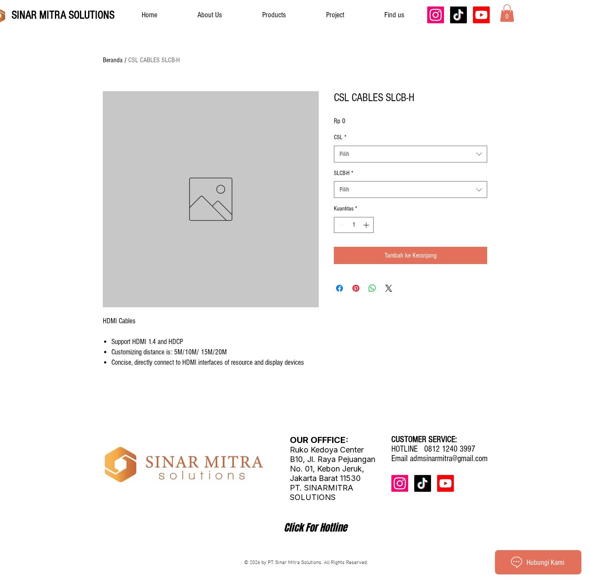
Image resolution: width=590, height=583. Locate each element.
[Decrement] (340, 225)
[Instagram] (435, 14)
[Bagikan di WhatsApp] (372, 288)
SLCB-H (343, 173)
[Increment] (367, 225)
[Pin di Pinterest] (356, 288)
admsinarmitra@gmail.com (449, 458)
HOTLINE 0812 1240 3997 (433, 449)
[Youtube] (481, 14)
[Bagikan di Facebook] (339, 288)
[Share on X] (389, 288)
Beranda (113, 60)
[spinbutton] (354, 225)
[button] (507, 13)
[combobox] (410, 154)
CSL (340, 137)
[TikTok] (458, 14)
